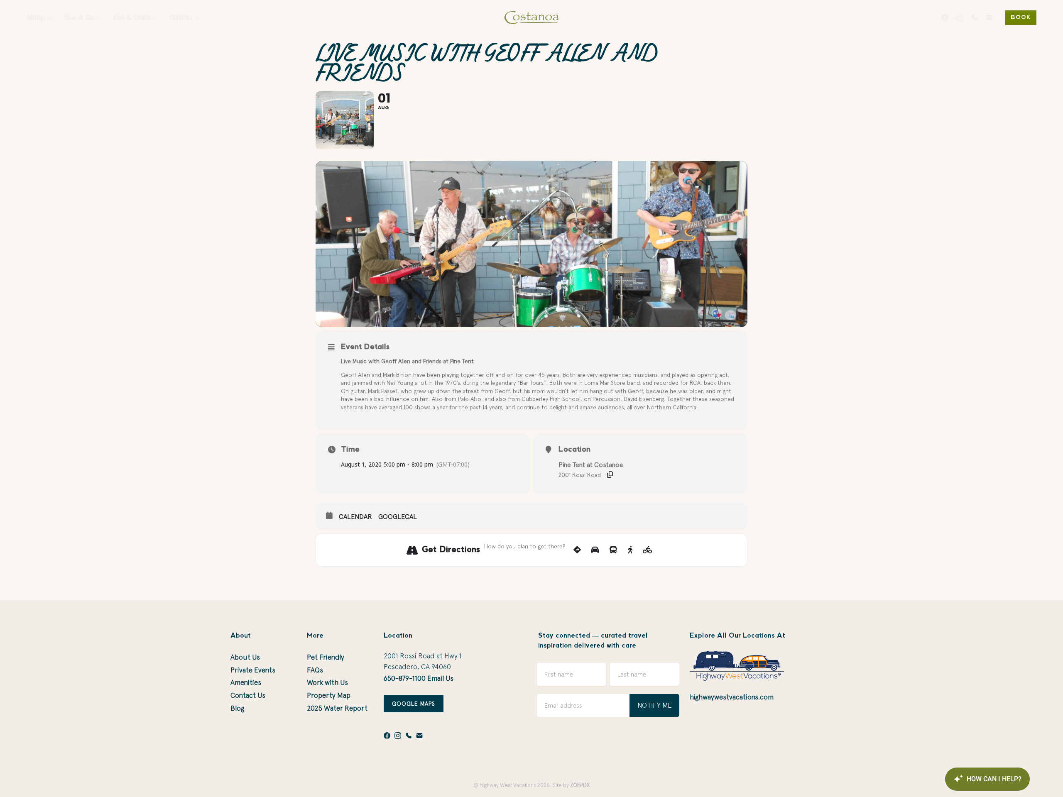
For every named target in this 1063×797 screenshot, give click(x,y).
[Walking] (630, 550)
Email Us (440, 678)
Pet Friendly (325, 657)
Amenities (245, 682)
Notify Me (654, 705)
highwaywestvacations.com (732, 697)
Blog (237, 708)
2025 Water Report (337, 708)
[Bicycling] (647, 550)
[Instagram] (959, 17)
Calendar (355, 516)
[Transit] (613, 550)
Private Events (252, 670)
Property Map (328, 695)
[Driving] (595, 550)
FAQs (315, 670)
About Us (245, 657)
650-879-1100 (405, 678)
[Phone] (974, 17)
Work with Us (327, 682)
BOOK (1021, 17)
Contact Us (247, 695)
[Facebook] (944, 17)
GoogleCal (397, 516)
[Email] (989, 17)
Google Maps (413, 703)
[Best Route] (577, 550)
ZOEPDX (580, 785)
